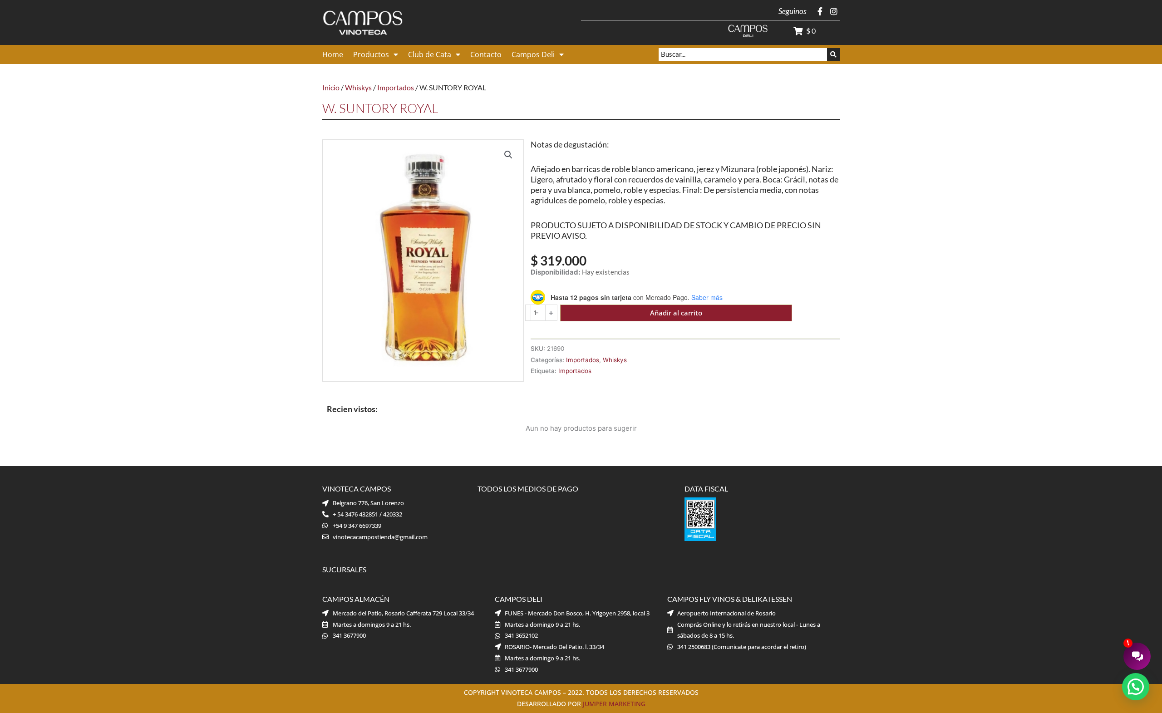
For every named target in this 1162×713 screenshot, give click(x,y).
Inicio (331, 87)
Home (332, 54)
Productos (371, 54)
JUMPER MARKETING (614, 703)
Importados (395, 87)
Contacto (486, 54)
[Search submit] (833, 54)
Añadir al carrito (676, 312)
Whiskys (358, 87)
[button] (508, 155)
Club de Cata (429, 54)
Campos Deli (533, 54)
